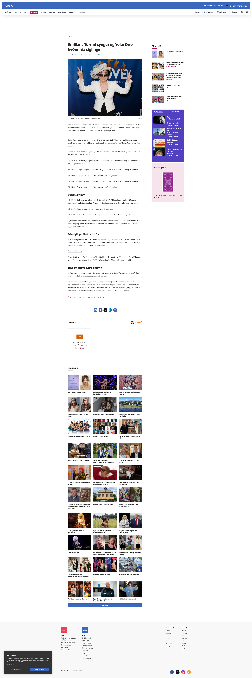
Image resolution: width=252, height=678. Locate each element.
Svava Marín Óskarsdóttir (75, 55)
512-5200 (88, 638)
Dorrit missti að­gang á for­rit (77, 392)
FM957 (184, 646)
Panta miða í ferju (75, 251)
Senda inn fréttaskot (88, 661)
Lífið (167, 638)
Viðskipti (168, 633)
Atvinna (184, 636)
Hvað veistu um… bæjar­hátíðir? (129, 575)
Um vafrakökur (86, 658)
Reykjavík (90, 297)
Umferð (84, 653)
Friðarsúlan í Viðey (75, 297)
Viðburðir (185, 638)
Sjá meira (105, 605)
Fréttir (168, 631)
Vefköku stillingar (16, 669)
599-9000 (67, 650)
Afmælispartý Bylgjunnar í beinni (79, 436)
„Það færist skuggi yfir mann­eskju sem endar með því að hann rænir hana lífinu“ (79, 506)
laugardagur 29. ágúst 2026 (215, 6)
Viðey (99, 297)
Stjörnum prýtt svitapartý (101, 575)
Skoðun (168, 641)
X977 (183, 648)
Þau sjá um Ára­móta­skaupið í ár (103, 414)
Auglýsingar (85, 641)
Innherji (184, 631)
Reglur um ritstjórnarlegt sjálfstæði (68, 639)
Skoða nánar (10, 664)
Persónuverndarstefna (68, 642)
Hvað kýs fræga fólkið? (100, 436)
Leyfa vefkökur (39, 669)
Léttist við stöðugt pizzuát (127, 599)
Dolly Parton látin (74, 553)
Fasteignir (185, 633)
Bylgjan (184, 643)
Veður (183, 641)
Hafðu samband (87, 643)
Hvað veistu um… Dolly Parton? (78, 460)
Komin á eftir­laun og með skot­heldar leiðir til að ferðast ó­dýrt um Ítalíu (174, 75)
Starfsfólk (85, 651)
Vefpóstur (85, 656)
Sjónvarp (168, 643)
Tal (182, 651)
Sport (167, 636)
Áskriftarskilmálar (87, 648)
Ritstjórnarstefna (87, 646)
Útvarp (168, 646)
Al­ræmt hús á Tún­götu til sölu (103, 504)
